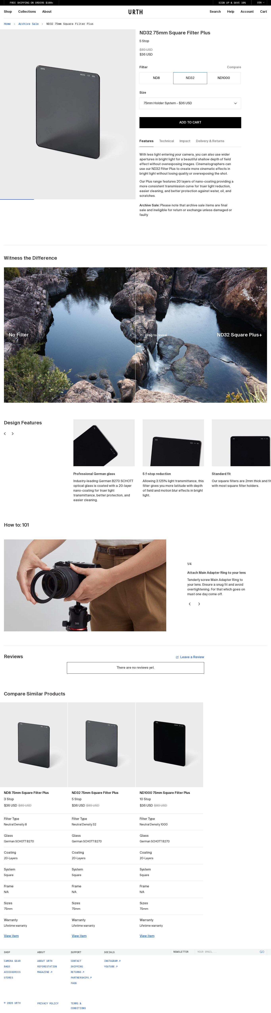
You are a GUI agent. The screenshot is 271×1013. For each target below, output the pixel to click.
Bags (7, 966)
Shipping (77, 966)
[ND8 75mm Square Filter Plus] (33, 744)
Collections (27, 11)
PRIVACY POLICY (47, 1003)
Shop (8, 11)
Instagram (111, 961)
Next (101, 114)
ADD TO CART (190, 122)
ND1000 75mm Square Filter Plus (165, 793)
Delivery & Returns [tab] (210, 141)
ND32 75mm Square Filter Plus (95, 793)
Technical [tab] (166, 141)
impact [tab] (185, 141)
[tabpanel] (186, 185)
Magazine (43, 972)
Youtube (109, 966)
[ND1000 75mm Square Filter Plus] (169, 744)
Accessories (12, 972)
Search (215, 11)
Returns (76, 972)
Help (230, 11)
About (47, 11)
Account (247, 11)
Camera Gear (12, 961)
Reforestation (47, 966)
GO (262, 952)
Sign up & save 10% (232, 3)
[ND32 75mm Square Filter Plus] (101, 744)
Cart (263, 11)
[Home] (135, 12)
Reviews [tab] (13, 656)
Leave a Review (192, 657)
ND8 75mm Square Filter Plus (26, 793)
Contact (76, 961)
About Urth (44, 961)
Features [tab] (146, 141)
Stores (8, 977)
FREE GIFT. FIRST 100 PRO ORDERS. (34, 3)
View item (11, 936)
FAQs (74, 983)
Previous (34, 114)
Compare (234, 67)
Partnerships (80, 977)
